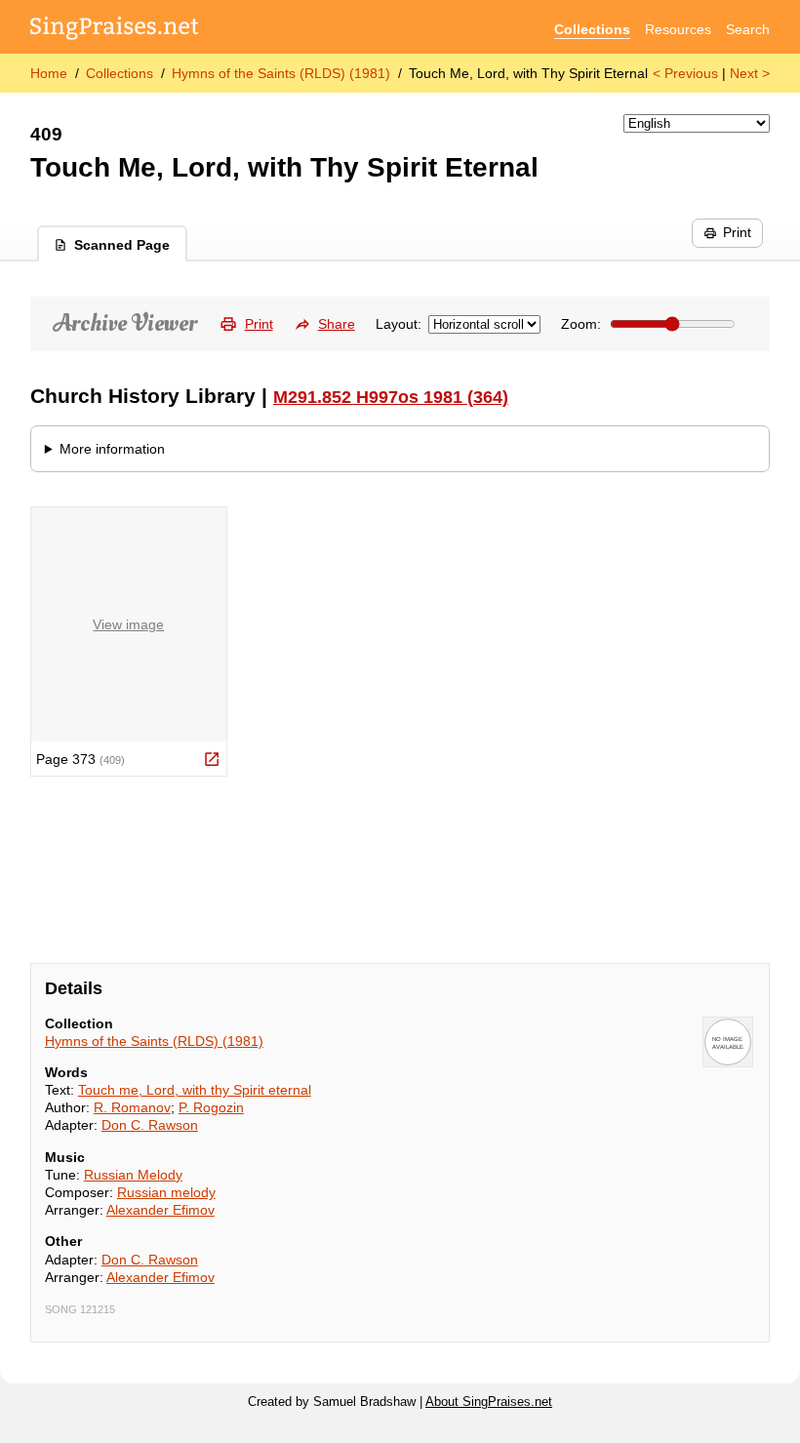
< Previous (685, 73)
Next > (750, 73)
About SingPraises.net (488, 1402)
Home (48, 73)
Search (748, 29)
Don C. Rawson (149, 1125)
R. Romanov (132, 1107)
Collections (592, 29)
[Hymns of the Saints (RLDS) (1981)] (727, 1042)
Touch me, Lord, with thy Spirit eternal (194, 1090)
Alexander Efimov (160, 1210)
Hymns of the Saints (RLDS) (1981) (281, 73)
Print (737, 232)
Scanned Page (122, 245)
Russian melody (166, 1192)
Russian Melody (133, 1174)
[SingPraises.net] (114, 30)
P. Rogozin (211, 1107)
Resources (678, 29)
